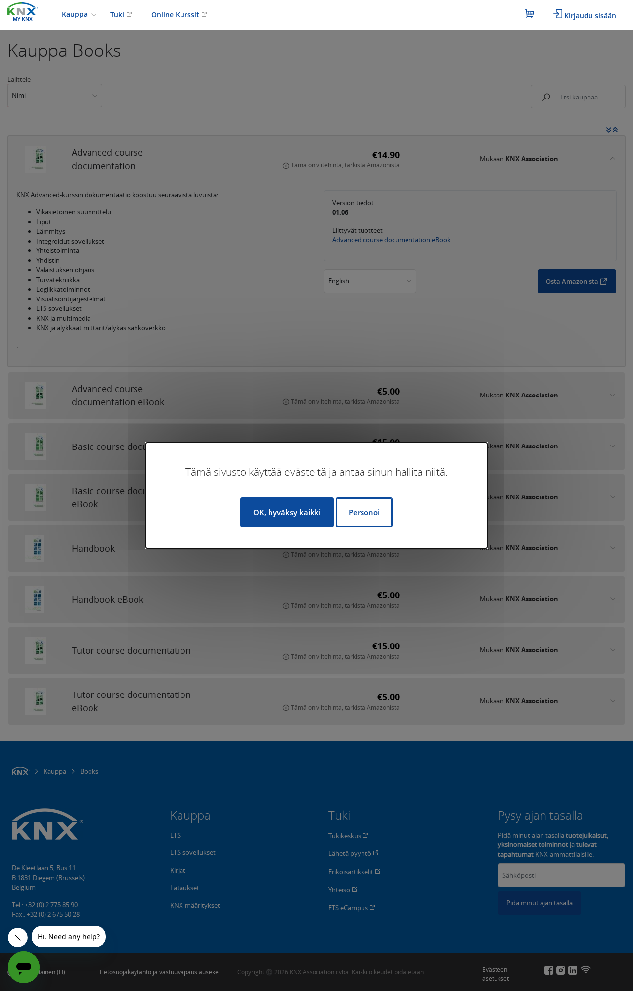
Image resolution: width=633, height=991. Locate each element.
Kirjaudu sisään (589, 15)
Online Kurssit (176, 14)
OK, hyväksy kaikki (287, 512)
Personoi (364, 512)
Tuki (118, 14)
